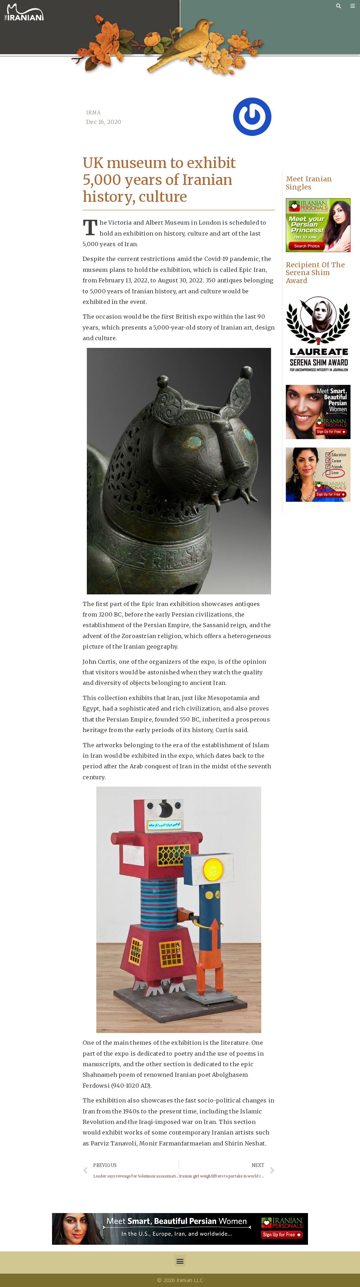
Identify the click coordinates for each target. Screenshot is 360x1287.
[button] (180, 1261)
